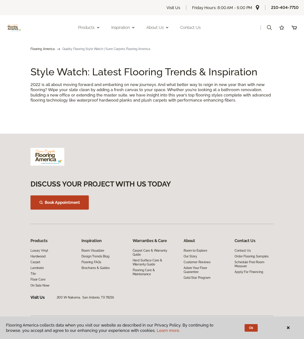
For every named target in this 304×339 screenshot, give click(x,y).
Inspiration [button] (120, 27)
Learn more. (168, 330)
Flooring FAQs (91, 262)
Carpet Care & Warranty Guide (150, 252)
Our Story (190, 256)
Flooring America (42, 49)
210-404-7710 (285, 7)
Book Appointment (62, 202)
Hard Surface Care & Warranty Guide (147, 262)
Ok (251, 328)
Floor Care (37, 279)
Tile (33, 273)
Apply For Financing (249, 272)
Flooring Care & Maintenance (144, 272)
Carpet (35, 262)
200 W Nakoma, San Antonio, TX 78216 (85, 297)
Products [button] (86, 27)
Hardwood (38, 256)
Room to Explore (195, 250)
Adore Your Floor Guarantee (195, 270)
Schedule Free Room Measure (249, 264)
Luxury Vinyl (39, 250)
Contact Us (190, 27)
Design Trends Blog (95, 256)
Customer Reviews (197, 262)
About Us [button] (155, 27)
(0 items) (294, 27)
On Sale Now (39, 285)
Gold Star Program (197, 277)
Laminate (37, 268)
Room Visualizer (92, 250)
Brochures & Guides (95, 268)
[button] (269, 27)
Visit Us (173, 7)
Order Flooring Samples (252, 256)
